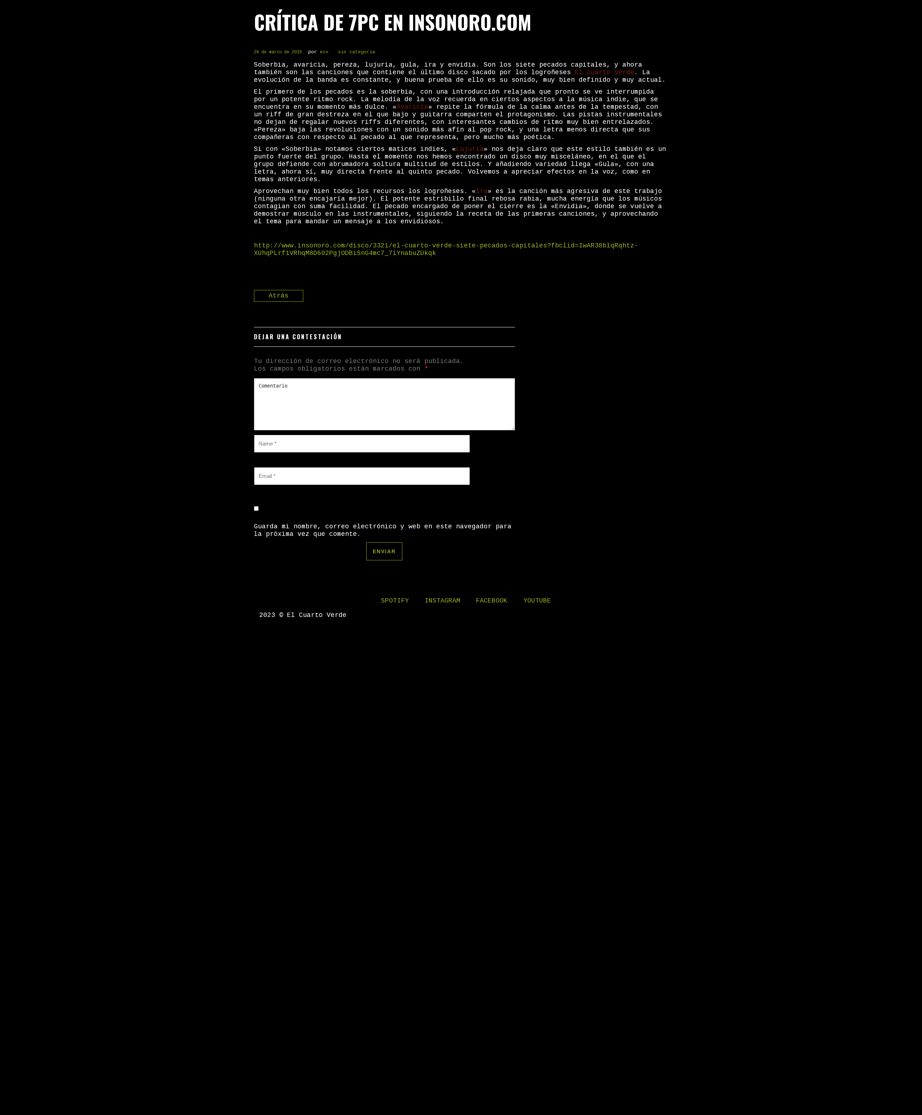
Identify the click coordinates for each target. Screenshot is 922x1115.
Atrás (278, 295)
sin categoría (356, 52)
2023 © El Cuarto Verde (302, 615)
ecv (324, 52)
